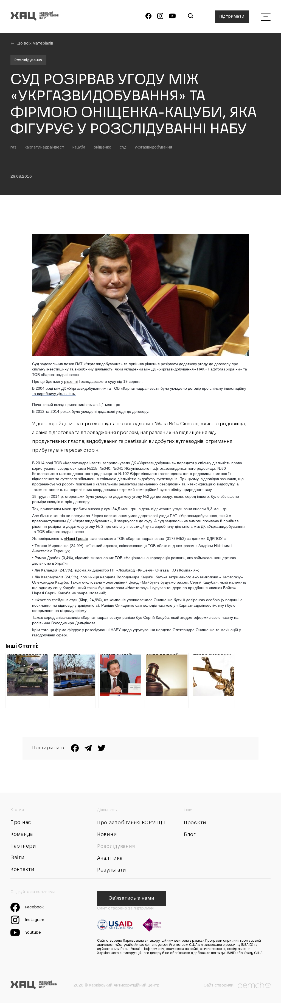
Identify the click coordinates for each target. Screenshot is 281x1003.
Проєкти (195, 822)
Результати (111, 870)
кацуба (78, 147)
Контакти (22, 869)
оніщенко (102, 147)
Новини (107, 834)
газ (13, 147)
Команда (21, 834)
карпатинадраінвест (44, 147)
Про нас (20, 822)
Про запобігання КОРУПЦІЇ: (132, 822)
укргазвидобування (153, 147)
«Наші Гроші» (76, 538)
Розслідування (28, 60)
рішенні (71, 381)
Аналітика (109, 858)
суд (123, 147)
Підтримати (232, 16)
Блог (190, 834)
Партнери (23, 846)
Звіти (17, 857)
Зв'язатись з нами (131, 898)
